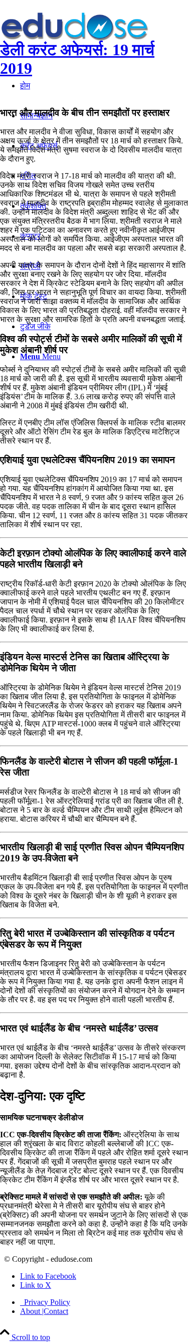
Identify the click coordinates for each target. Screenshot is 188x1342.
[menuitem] (104, 1302)
